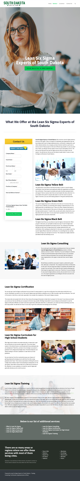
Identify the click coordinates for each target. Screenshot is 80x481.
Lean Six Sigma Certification (51, 428)
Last (15, 171)
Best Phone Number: (11, 180)
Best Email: (9, 174)
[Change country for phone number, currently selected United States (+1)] (7, 182)
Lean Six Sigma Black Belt (14, 432)
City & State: (9, 159)
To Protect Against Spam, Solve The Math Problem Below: (16, 206)
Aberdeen (63, 451)
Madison (45, 453)
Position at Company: (12, 186)
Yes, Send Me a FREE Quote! (14, 214)
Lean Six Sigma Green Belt (14, 430)
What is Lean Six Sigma (13, 426)
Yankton (45, 458)
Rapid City (45, 455)
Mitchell (63, 456)
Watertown (64, 455)
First (7, 171)
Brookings (63, 453)
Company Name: (10, 153)
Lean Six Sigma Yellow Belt (14, 428)
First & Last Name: (11, 166)
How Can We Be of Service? (13, 192)
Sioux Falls (46, 451)
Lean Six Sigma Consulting (51, 426)
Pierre (62, 458)
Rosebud (45, 456)
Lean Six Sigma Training (50, 433)
